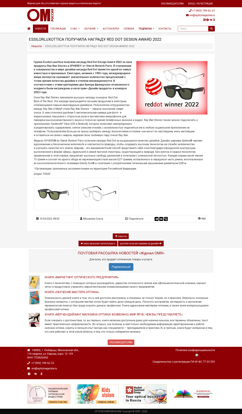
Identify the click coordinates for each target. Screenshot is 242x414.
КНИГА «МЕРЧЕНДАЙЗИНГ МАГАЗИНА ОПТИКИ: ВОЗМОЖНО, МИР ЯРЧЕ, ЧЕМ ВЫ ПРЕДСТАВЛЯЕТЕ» (114, 314)
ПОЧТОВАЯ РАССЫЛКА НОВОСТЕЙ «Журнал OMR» (121, 253)
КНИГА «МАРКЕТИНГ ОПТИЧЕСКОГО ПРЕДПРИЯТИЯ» (82, 277)
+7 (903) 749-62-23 (203, 10)
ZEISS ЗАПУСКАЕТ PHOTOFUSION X (99, 243)
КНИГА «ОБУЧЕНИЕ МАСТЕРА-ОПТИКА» (72, 292)
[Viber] (166, 219)
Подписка (145, 28)
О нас (73, 28)
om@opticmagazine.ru (202, 15)
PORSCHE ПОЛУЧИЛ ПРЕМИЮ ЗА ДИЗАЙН (139, 243)
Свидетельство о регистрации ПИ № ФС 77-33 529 (184, 361)
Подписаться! (121, 267)
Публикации (58, 28)
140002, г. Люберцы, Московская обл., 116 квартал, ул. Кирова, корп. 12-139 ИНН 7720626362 (53, 354)
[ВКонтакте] (161, 219)
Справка (129, 28)
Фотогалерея (111, 28)
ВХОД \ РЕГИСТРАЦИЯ (200, 3)
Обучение (90, 28)
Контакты (165, 28)
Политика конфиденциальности (195, 350)
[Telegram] (157, 219)
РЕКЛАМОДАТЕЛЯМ (172, 3)
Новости (40, 28)
